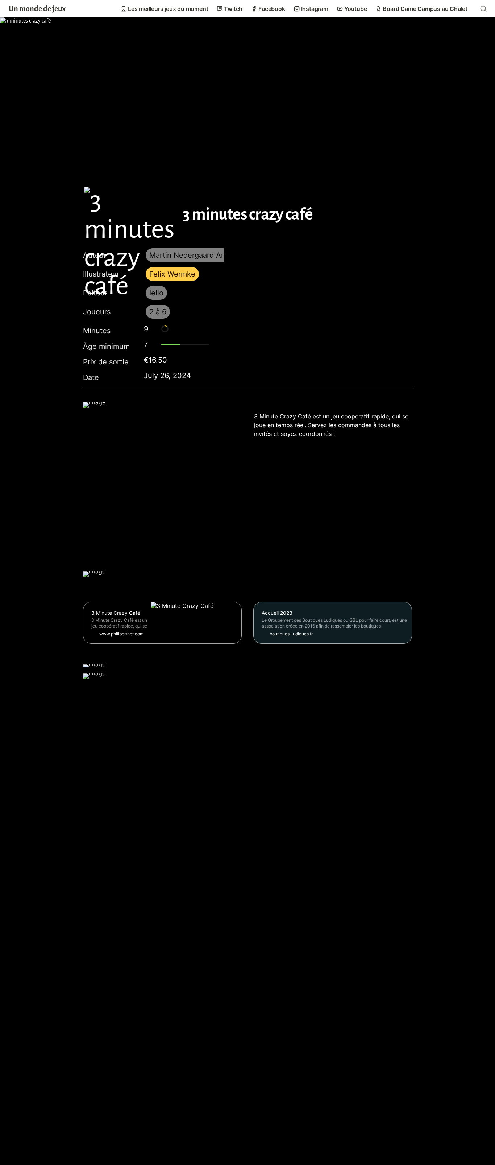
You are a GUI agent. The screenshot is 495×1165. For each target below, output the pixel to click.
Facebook (271, 8)
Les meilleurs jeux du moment (168, 8)
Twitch (233, 8)
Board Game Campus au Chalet (425, 8)
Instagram (314, 8)
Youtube (355, 8)
